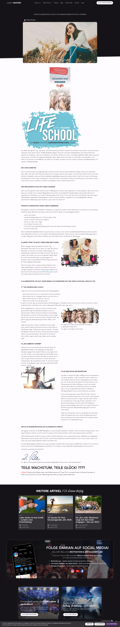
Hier (62, 329)
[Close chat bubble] (111, 620)
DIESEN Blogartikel (48, 272)
